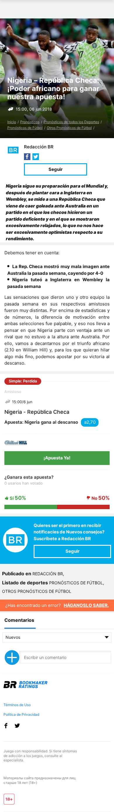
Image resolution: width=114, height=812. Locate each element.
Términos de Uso (17, 705)
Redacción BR (38, 147)
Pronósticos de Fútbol (25, 128)
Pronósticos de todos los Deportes (71, 122)
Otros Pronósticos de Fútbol (69, 128)
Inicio (11, 122)
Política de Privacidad (21, 714)
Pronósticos (29, 122)
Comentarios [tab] (19, 620)
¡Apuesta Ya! (57, 458)
